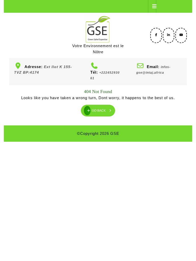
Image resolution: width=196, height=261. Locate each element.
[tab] (152, 6)
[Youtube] (181, 35)
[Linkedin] (168, 35)
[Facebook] (156, 35)
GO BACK (103, 108)
